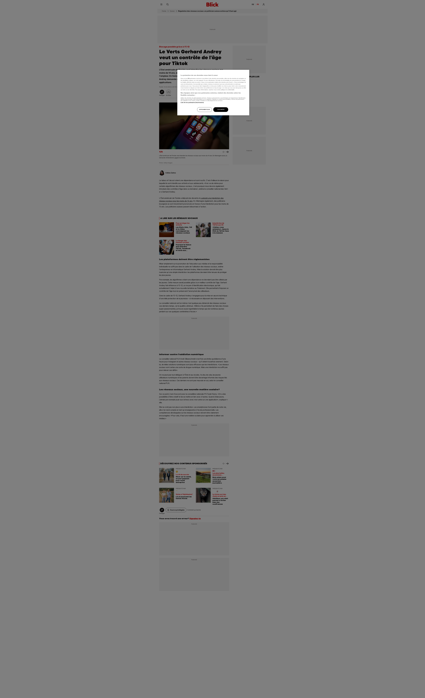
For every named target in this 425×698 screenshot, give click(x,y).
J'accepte (220, 109)
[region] (213, 92)
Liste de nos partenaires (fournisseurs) (192, 102)
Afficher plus (204, 109)
